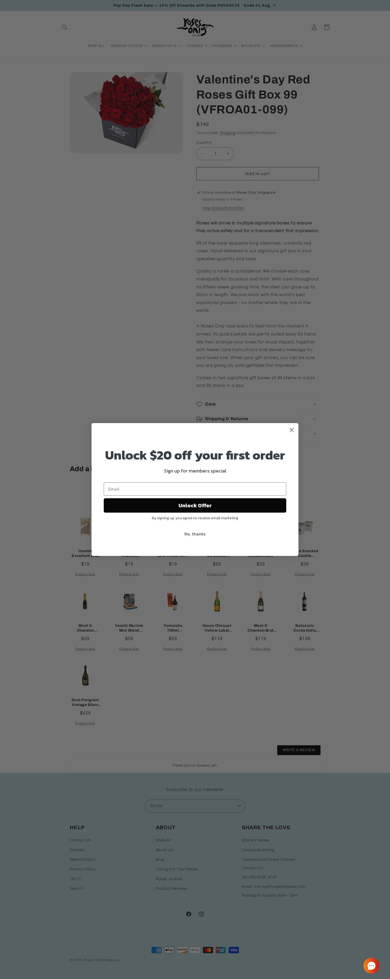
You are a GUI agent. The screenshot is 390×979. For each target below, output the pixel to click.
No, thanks (195, 534)
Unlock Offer (195, 505)
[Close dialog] (291, 430)
